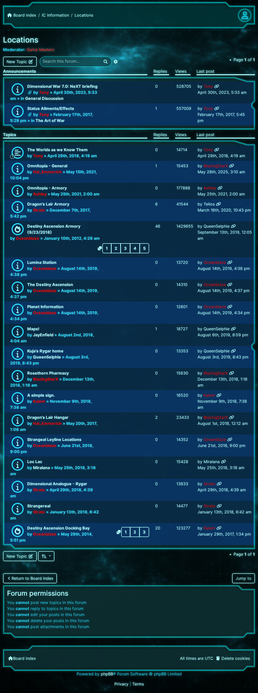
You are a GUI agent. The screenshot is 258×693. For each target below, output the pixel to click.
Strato (39, 210)
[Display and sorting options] (46, 556)
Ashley (40, 193)
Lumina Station (41, 262)
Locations (20, 39)
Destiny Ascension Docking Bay (58, 528)
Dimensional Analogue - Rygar (57, 483)
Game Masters (40, 49)
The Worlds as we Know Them (57, 149)
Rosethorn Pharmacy (48, 373)
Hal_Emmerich (47, 171)
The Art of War (50, 120)
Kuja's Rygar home (45, 350)
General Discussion (44, 98)
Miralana (41, 467)
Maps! (33, 328)
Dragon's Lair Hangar (48, 417)
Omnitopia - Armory (47, 187)
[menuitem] (232, 658)
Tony (44, 92)
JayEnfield (43, 334)
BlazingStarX (216, 165)
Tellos (209, 204)
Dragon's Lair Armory (48, 204)
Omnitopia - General (47, 165)
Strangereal (38, 505)
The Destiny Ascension (50, 284)
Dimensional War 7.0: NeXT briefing (62, 86)
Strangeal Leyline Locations (54, 439)
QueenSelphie (217, 226)
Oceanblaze (27, 238)
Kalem (39, 401)
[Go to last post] (216, 86)
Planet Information (45, 306)
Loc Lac (34, 461)
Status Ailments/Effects (50, 108)
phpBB (107, 673)
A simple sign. (41, 395)
